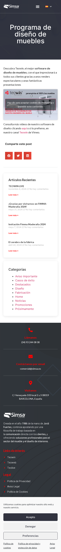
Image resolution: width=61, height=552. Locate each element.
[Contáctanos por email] (30, 356)
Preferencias (30, 535)
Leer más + (13, 194)
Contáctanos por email (30, 364)
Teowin (23, 132)
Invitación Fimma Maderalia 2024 (27, 224)
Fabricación (22, 292)
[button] (37, 6)
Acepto (30, 517)
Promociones (23, 304)
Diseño (19, 288)
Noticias (20, 300)
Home (19, 296)
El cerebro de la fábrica (21, 242)
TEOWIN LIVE (16, 186)
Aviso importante (26, 276)
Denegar (30, 526)
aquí (24, 128)
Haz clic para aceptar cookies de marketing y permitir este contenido (30, 104)
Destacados (22, 284)
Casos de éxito (25, 280)
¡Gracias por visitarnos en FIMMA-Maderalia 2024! (27, 205)
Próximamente (24, 309)
